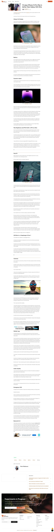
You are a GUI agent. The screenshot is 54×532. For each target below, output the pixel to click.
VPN (37, 526)
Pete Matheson (24, 466)
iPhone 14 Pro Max (18, 12)
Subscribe (50, 1)
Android (15, 457)
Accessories (38, 516)
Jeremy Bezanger (26, 43)
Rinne (31, 530)
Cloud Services (38, 519)
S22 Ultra (28, 12)
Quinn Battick (26, 103)
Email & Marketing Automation (39, 522)
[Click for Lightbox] (27, 33)
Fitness (37, 523)
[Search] (47, 1)
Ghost (29, 530)
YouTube (37, 520)
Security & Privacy (39, 525)
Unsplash (31, 43)
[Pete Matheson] (23, 9)
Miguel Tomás (26, 182)
